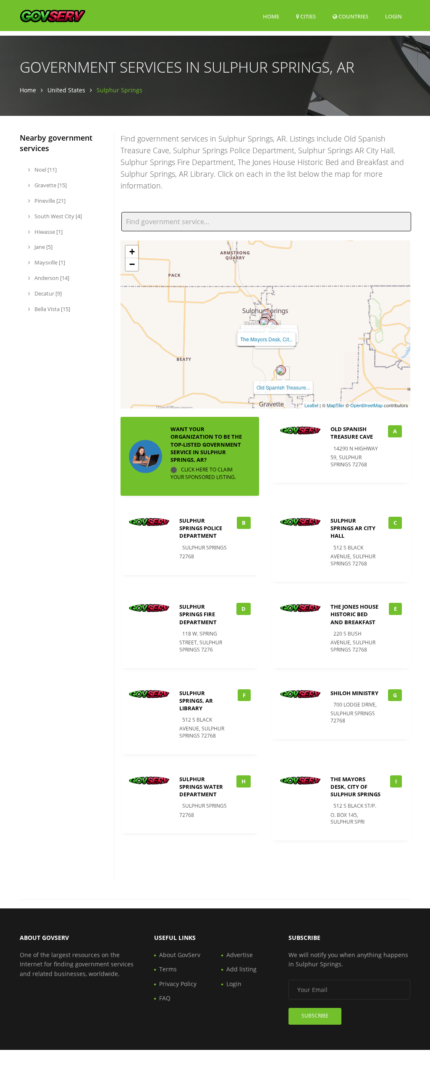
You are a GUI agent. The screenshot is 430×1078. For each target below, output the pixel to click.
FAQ (164, 998)
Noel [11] (45, 169)
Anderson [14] (51, 278)
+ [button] (132, 251)
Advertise (239, 955)
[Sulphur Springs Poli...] (265, 322)
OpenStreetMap (366, 405)
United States (66, 90)
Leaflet (311, 405)
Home (271, 16)
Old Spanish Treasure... (283, 387)
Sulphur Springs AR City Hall (352, 528)
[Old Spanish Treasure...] (281, 370)
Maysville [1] (49, 262)
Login (393, 16)
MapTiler (335, 405)
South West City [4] (57, 216)
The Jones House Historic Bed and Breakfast (354, 614)
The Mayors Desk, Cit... (266, 339)
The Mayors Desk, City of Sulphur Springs (355, 786)
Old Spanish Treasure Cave (351, 432)
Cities (307, 16)
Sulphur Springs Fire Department (198, 614)
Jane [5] (42, 247)
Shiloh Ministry (354, 693)
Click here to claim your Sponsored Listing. (203, 473)
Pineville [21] (49, 200)
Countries (352, 16)
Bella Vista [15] (51, 309)
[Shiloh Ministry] (272, 324)
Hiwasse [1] (48, 231)
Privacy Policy (178, 984)
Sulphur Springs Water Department (201, 786)
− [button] (132, 264)
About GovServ (179, 955)
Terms (168, 969)
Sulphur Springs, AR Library (196, 700)
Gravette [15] (50, 185)
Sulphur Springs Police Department (200, 528)
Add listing (241, 969)
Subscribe (315, 1015)
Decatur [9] (47, 293)
